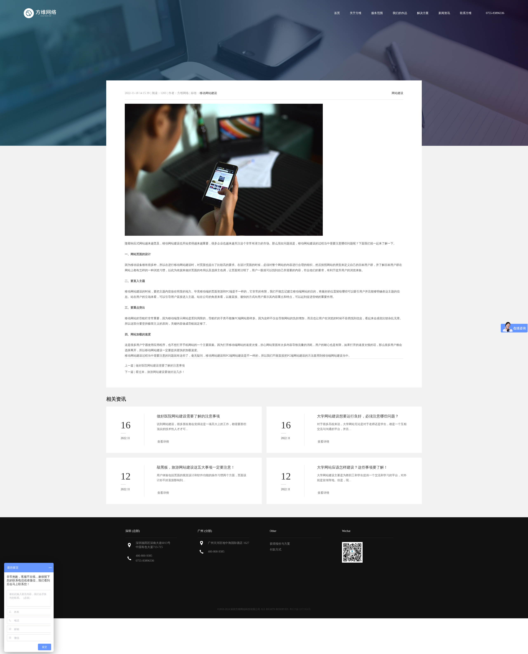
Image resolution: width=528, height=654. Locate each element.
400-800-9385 (144, 555)
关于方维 (355, 13)
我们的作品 (400, 13)
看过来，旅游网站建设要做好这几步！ (160, 372)
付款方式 (275, 549)
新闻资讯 (444, 13)
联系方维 (465, 13)
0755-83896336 (145, 560)
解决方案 (423, 13)
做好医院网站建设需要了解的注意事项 (160, 365)
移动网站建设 (208, 93)
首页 (337, 13)
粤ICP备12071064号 (300, 609)
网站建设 (397, 93)
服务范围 (377, 13)
